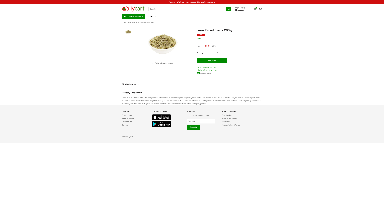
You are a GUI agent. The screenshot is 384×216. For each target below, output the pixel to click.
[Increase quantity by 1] (217, 53)
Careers (125, 125)
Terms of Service (128, 118)
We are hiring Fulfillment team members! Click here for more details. (192, 2)
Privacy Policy (127, 115)
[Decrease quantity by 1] (207, 53)
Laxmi (199, 39)
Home (124, 22)
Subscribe (193, 127)
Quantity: (200, 53)
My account (240, 10)
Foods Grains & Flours (230, 118)
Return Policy (127, 122)
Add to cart (212, 60)
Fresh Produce (227, 115)
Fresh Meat (226, 122)
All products (132, 22)
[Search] (228, 9)
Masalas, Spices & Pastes (231, 125)
